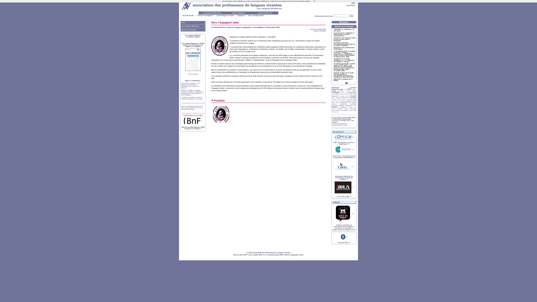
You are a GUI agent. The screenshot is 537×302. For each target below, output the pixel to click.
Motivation (338, 102)
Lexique (339, 101)
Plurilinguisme (334, 105)
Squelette (294, 255)
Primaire (334, 107)
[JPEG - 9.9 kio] (221, 124)
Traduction (333, 111)
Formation (353, 98)
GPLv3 (286, 255)
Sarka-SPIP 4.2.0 (259, 255)
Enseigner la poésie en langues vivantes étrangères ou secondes (192, 98)
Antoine (319, 31)
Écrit (351, 94)
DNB (336, 94)
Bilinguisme (355, 89)
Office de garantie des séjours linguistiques (344, 143)
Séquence (337, 110)
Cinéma (354, 91)
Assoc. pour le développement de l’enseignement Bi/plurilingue (344, 156)
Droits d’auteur (340, 94)
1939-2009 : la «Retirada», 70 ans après (344, 30)
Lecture (336, 101)
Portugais (355, 105)
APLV (183, 23)
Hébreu (338, 99)
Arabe (345, 89)
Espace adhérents (265, 13)
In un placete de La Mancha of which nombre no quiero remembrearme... (344, 34)
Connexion (351, 5)
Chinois (348, 91)
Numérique (344, 102)
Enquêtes (355, 94)
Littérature (349, 101)
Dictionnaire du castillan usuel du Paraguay (344, 48)
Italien (355, 99)
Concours (342, 92)
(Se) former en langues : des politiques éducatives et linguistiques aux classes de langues (190, 85)
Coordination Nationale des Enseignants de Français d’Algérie (344, 177)
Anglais (354, 88)
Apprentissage (337, 89)
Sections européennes (337, 108)
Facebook (343, 242)
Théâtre (355, 110)
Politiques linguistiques (345, 105)
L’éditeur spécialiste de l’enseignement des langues (343, 225)
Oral (349, 102)
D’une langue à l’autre (225, 15)
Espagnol (241, 15)
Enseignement (334, 96)
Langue (332, 101)
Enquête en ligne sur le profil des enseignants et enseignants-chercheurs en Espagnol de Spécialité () (344, 75)
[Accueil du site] (187, 5)
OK (314, 1)
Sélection (333, 110)
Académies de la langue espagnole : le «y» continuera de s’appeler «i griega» (344, 60)
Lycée (354, 101)
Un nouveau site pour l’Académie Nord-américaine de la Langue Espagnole (344, 44)
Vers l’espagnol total (256, 15)
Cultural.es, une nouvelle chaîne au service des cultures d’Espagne (345, 39)
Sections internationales (350, 108)
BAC (350, 89)
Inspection (343, 99)
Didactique (352, 93)
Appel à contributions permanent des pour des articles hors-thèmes (192, 107)
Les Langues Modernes (212, 13)
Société (342, 110)
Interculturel (349, 99)
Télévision (351, 110)
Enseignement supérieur (344, 96)
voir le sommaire (193, 74)
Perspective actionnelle (348, 104)
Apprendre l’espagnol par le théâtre (343, 79)
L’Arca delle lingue (343, 196)
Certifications (341, 91)
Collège (335, 92)
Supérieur (346, 110)
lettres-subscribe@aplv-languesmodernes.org (339, 124)
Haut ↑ (301, 255)
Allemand (335, 88)
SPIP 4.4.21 (247, 255)
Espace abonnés (238, 13)
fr (353, 3)
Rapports (351, 107)
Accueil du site (188, 15)
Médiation (333, 102)
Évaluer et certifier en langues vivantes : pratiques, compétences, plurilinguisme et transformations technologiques (192, 92)
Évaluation (338, 97)
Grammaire (333, 99)
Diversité (333, 94)
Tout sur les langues (205, 15)
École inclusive (347, 94)
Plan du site (237, 255)
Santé (356, 107)
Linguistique (343, 101)
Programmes (343, 107)
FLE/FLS (345, 97)
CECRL (333, 91)
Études (333, 97)
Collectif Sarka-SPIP (275, 255)
